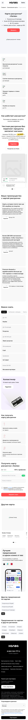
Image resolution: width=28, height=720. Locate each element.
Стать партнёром (8, 686)
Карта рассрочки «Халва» (7, 661)
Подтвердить (13, 717)
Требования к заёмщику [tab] (14, 312)
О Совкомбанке (5, 669)
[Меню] (2, 2)
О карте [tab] (4, 312)
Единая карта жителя (6, 666)
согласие (10, 487)
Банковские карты (12, 7)
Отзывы (3, 671)
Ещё (3, 613)
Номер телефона (6, 480)
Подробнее (13, 144)
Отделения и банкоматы (16, 669)
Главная (3, 7)
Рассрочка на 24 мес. (13, 148)
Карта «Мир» (18, 661)
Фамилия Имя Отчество (8, 475)
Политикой (6, 489)
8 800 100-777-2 (13, 651)
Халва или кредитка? (18, 666)
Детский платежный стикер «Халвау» (10, 663)
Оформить (13, 30)
